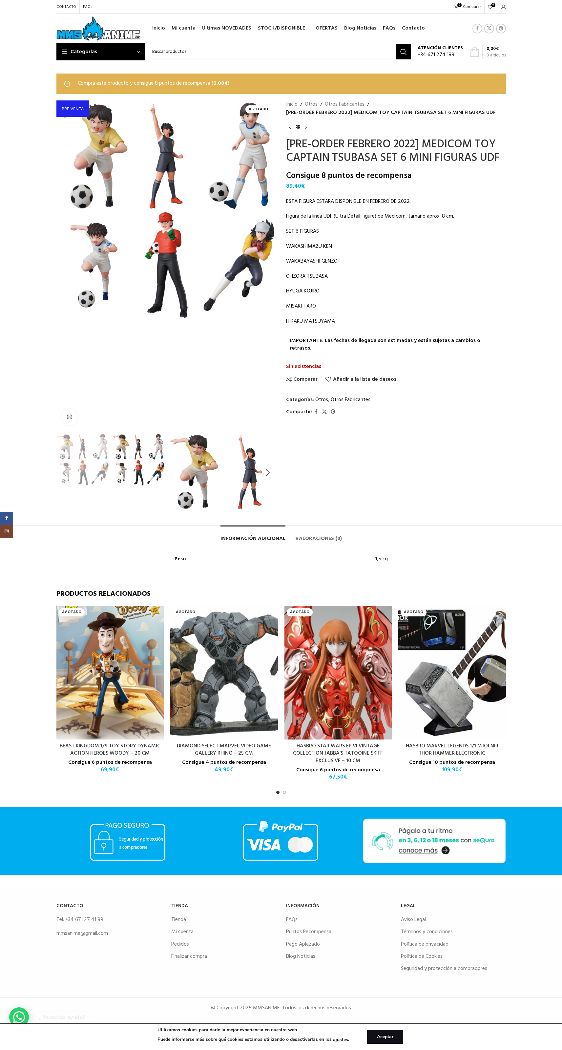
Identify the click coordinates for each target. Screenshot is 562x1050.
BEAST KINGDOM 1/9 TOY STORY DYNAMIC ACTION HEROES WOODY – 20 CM (110, 750)
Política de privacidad (424, 944)
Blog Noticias (300, 956)
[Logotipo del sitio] (98, 28)
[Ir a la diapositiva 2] (284, 792)
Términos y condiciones (427, 932)
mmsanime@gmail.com (82, 933)
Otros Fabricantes (344, 104)
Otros (311, 104)
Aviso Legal (413, 919)
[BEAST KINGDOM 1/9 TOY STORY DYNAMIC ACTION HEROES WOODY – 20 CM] (110, 672)
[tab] (252, 535)
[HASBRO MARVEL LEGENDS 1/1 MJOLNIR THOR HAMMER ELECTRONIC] (452, 672)
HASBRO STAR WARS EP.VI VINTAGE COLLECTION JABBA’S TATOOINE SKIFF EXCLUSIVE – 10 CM (338, 753)
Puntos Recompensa (308, 932)
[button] (64, 473)
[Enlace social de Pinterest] (501, 28)
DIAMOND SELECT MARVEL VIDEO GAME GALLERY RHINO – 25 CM (224, 750)
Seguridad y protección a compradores (444, 968)
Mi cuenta (182, 932)
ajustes (340, 1040)
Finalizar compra (189, 956)
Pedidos (180, 944)
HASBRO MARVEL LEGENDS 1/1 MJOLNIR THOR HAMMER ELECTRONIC (452, 750)
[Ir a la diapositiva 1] (278, 792)
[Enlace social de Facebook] (477, 28)
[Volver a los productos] (298, 128)
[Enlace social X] (489, 28)
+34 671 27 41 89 (84, 919)
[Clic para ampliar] (69, 417)
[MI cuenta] (503, 6)
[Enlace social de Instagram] (6, 531)
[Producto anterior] (290, 128)
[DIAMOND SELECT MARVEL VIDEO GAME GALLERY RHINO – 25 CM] (224, 672)
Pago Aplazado (303, 944)
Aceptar (385, 1037)
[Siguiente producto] (306, 128)
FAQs (292, 919)
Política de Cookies (422, 956)
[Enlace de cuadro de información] (440, 52)
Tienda (178, 919)
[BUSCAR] (403, 51)
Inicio (292, 104)
